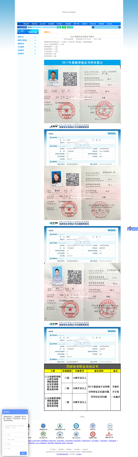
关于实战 (52, 449)
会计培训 (43, 23)
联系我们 (21, 53)
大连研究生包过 (86, 440)
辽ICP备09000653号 (62, 454)
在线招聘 (61, 449)
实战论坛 (110, 23)
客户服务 (77, 449)
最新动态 (21, 43)
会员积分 (85, 23)
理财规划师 (58, 443)
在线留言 (21, 50)
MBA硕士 (60, 23)
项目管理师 (51, 443)
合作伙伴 (85, 449)
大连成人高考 (36, 440)
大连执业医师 (112, 440)
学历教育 (68, 23)
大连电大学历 (52, 440)
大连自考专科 (69, 440)
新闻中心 (21, 37)
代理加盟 (102, 23)
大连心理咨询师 (30, 443)
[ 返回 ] (82, 417)
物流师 (64, 443)
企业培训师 (69, 443)
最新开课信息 (22, 40)
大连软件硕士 (104, 440)
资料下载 (76, 23)
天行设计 (79, 454)
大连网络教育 (44, 440)
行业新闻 (21, 47)
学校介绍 (34, 23)
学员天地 (93, 23)
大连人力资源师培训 (41, 443)
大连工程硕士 (95, 440)
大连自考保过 (60, 440)
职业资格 (51, 23)
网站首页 (26, 23)
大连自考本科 (77, 440)
